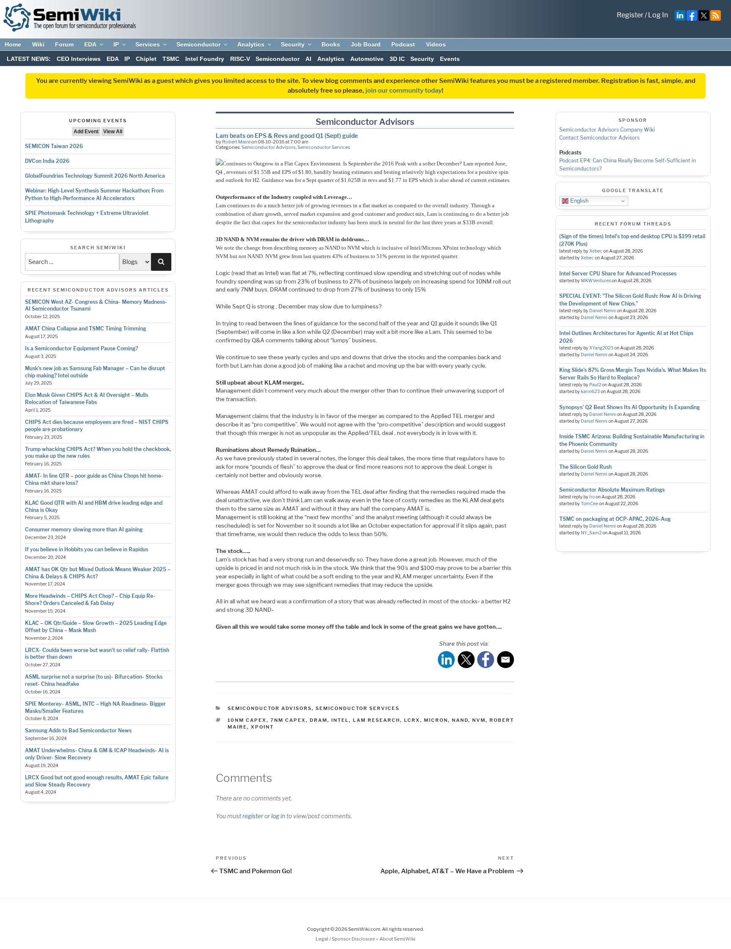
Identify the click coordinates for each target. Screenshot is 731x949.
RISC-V (240, 58)
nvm (479, 720)
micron (436, 720)
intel (340, 720)
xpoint (262, 727)
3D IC (397, 58)
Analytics (250, 44)
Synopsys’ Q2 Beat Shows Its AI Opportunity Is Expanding (629, 407)
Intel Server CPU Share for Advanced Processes (617, 273)
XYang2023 (601, 348)
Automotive (367, 58)
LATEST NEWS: (29, 58)
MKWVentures (596, 280)
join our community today (404, 90)
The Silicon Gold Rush (585, 467)
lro (592, 497)
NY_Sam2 (591, 533)
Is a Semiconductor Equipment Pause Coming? (81, 348)
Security (293, 44)
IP (116, 44)
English (578, 201)
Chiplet (146, 58)
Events (450, 58)
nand (460, 720)
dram (318, 720)
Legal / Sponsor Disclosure (346, 939)
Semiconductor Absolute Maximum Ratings (612, 490)
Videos (436, 44)
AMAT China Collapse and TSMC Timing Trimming (85, 328)
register (252, 816)
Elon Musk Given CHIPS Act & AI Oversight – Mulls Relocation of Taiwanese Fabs (86, 398)
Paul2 (595, 385)
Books (331, 44)
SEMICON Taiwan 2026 (54, 146)
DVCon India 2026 (47, 161)
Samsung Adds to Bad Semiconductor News (78, 730)
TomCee (589, 503)
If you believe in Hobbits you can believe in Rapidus (86, 549)
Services (147, 44)
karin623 (590, 391)
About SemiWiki (397, 939)
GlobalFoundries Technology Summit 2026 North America (95, 176)
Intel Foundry (204, 58)
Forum (64, 44)
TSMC (170, 58)
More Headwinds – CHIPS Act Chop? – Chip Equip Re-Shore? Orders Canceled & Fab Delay (90, 599)
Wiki (38, 44)
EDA (90, 44)
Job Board (366, 44)
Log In (658, 15)
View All (112, 132)
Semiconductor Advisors (269, 147)
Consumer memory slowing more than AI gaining (84, 529)
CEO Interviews (79, 58)
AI (308, 58)
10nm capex (247, 720)
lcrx (412, 720)
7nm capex (288, 720)
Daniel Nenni (602, 311)
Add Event (86, 132)
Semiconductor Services (323, 147)
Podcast (403, 44)
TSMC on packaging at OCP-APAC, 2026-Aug (615, 519)
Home (13, 44)
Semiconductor (198, 44)
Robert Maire (236, 142)
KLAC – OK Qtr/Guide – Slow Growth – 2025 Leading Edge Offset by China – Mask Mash (96, 626)
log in (278, 816)
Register (630, 15)
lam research (376, 720)
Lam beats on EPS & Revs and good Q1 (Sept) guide (287, 135)
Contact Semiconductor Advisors (599, 138)
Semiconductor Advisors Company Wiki (607, 130)
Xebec (595, 251)
